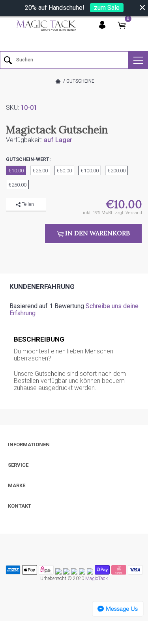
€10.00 (16, 171)
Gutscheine (80, 81)
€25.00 (40, 171)
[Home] (58, 81)
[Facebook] (12, 216)
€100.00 (90, 171)
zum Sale (107, 7)
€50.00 (64, 171)
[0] (122, 25)
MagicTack (96, 578)
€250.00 (17, 185)
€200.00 (116, 171)
